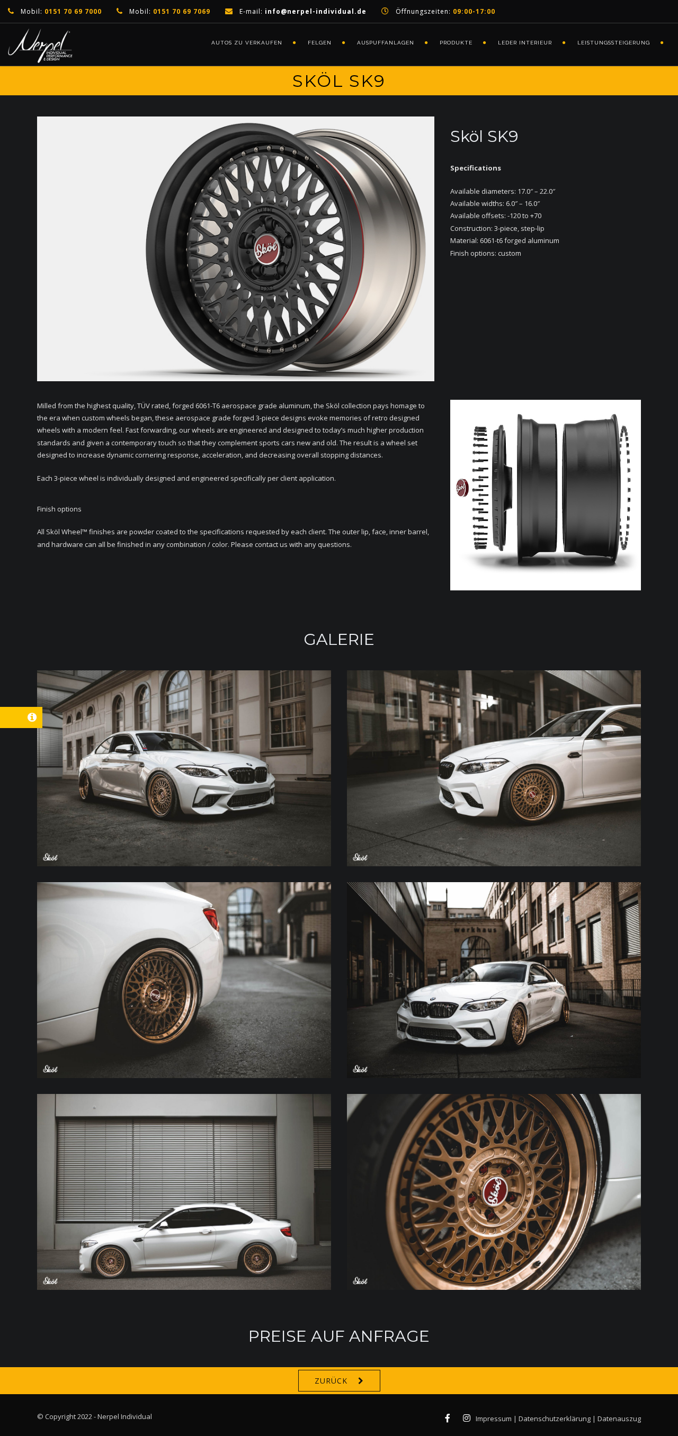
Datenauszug (619, 1418)
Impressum (494, 1418)
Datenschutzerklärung (555, 1418)
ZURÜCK (331, 1381)
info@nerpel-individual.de (316, 11)
